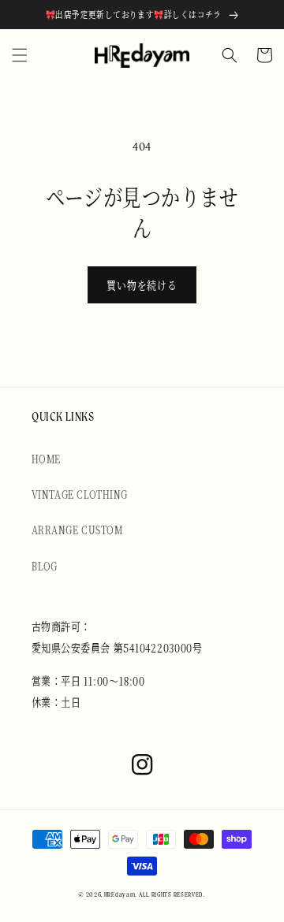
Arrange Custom (77, 529)
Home (46, 459)
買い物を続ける (142, 285)
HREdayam (120, 894)
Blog (44, 566)
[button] (19, 55)
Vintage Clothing (79, 494)
